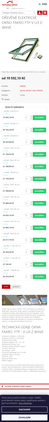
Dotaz (7, 99)
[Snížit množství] (31, 119)
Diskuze (16, 287)
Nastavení (24, 409)
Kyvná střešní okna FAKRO (31, 90)
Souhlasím (25, 417)
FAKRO (23, 86)
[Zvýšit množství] (31, 116)
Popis (6, 287)
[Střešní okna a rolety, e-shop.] (10, 3)
